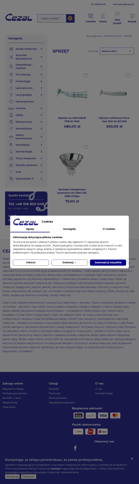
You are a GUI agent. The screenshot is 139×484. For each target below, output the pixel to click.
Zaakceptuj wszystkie (108, 262)
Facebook (75, 448)
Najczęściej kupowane (62, 402)
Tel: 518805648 (98, 4)
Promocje (55, 393)
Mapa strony (10, 402)
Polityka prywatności (15, 393)
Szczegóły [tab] (69, 229)
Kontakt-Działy (104, 393)
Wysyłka (54, 388)
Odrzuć (30, 262)
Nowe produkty (58, 398)
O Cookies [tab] (109, 229)
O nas (98, 388)
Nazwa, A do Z (117, 51)
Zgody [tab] (30, 229)
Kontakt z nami (12, 398)
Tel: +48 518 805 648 (26, 204)
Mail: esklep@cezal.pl (123, 4)
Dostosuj (68, 262)
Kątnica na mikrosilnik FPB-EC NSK (72, 119)
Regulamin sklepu (13, 388)
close (132, 459)
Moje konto (9, 407)
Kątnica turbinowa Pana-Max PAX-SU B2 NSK (114, 119)
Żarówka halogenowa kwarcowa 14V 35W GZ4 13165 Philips (72, 193)
